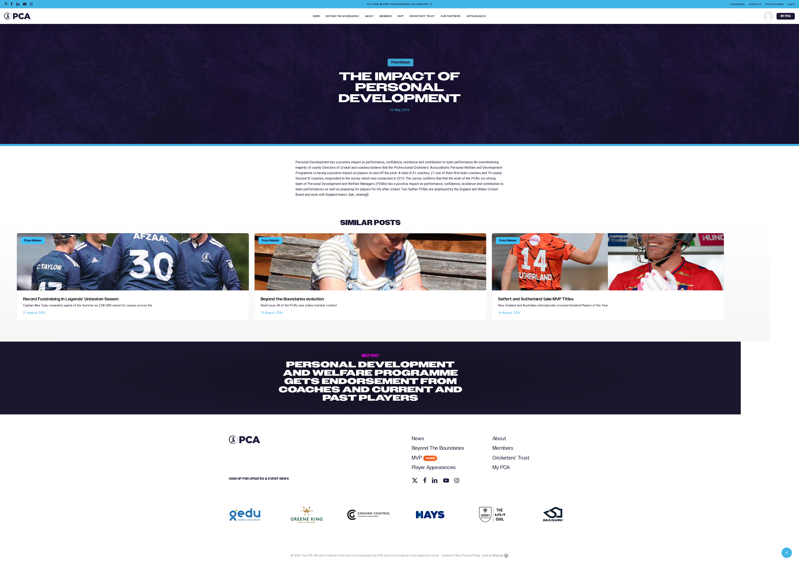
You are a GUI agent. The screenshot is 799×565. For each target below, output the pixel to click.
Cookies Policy (451, 555)
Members (503, 448)
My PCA (501, 467)
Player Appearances (434, 467)
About (499, 438)
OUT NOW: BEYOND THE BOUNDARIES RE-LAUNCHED (398, 4)
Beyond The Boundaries (438, 448)
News (418, 438)
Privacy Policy (471, 555)
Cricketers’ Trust (511, 458)
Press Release (400, 62)
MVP (423, 458)
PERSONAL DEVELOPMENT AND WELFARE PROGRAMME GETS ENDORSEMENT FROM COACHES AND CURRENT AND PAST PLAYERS (370, 378)
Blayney (498, 555)
